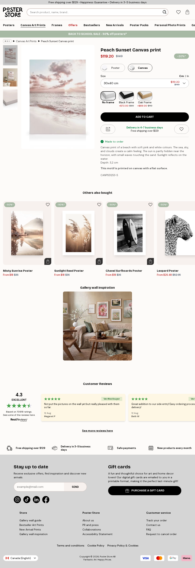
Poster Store (106, 556)
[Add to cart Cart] (47, 261)
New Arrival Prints (30, 529)
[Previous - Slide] (97, 99)
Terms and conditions (70, 545)
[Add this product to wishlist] (181, 129)
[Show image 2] (10, 77)
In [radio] (188, 76)
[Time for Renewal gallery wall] (97, 326)
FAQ (148, 529)
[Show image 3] (10, 100)
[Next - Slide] (192, 99)
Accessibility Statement (97, 534)
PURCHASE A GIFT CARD (147, 490)
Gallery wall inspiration (33, 534)
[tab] (178, 12)
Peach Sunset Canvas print (57, 41)
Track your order (156, 520)
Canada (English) (20, 558)
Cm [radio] (181, 76)
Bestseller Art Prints (31, 525)
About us (88, 520)
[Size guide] (108, 129)
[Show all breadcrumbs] (7, 41)
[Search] (164, 12)
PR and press (90, 525)
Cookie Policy (95, 545)
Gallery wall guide (30, 520)
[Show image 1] (10, 55)
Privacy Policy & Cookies (122, 545)
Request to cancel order (161, 534)
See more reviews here (97, 430)
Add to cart (145, 117)
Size (103, 76)
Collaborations (91, 529)
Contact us (153, 525)
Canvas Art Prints (26, 41)
